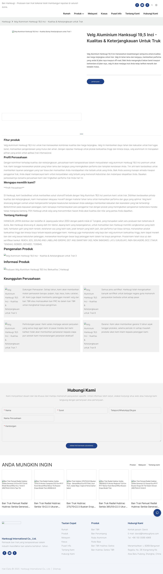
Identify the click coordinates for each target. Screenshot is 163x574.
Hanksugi (6, 21)
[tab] (81, 133)
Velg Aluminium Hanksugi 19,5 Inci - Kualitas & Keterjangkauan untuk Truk (48, 21)
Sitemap (56, 569)
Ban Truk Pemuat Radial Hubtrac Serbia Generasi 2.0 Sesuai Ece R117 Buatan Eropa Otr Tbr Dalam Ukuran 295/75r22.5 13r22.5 (146, 505)
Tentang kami (154, 465)
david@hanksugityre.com (147, 533)
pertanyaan (95, 81)
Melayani (142, 465)
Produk (133, 465)
